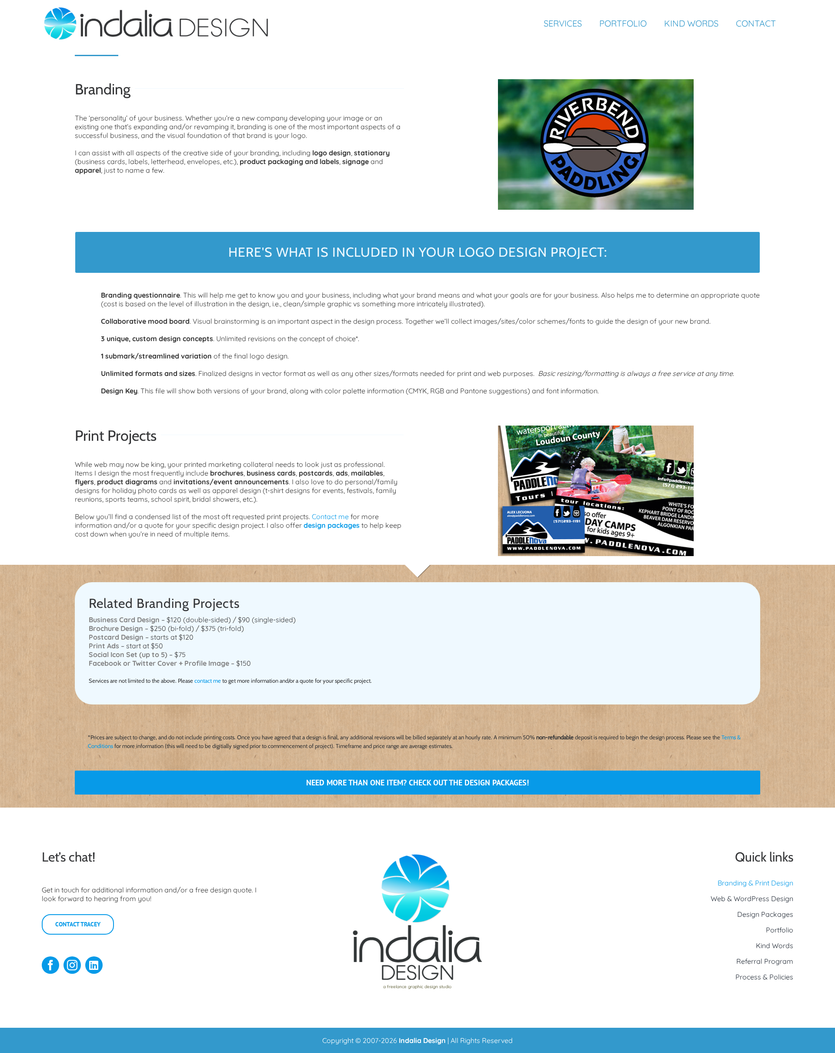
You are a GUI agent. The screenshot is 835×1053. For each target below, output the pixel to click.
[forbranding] (596, 82)
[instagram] (72, 965)
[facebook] (50, 965)
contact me (207, 680)
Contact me (330, 516)
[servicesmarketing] (596, 429)
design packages (332, 525)
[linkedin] (94, 965)
